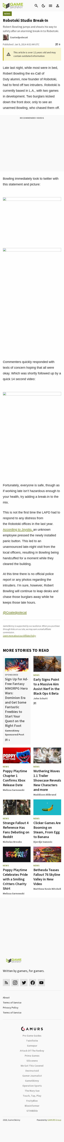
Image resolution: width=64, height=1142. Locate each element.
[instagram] (15, 982)
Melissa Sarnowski (13, 790)
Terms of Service (12, 1002)
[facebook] (32, 982)
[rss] (6, 982)
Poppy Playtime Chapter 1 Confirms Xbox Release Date (15, 778)
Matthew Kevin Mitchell (47, 888)
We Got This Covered (32, 1065)
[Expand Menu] (50, 5)
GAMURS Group (54, 1120)
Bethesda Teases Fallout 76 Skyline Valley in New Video (46, 877)
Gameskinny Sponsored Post (14, 732)
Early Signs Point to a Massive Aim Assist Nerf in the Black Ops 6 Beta (46, 686)
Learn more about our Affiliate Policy (19, 635)
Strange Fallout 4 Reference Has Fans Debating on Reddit (16, 830)
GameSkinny (32, 1080)
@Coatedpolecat (15, 612)
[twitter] (24, 982)
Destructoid (32, 1070)
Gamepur (32, 1045)
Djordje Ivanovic (42, 841)
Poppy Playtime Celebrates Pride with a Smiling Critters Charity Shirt (15, 879)
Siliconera (32, 1060)
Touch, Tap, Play (32, 1095)
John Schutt (40, 698)
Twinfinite (32, 1040)
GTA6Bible (32, 1110)
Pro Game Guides (32, 1035)
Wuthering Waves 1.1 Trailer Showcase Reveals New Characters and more (47, 780)
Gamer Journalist (32, 1075)
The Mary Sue (32, 1090)
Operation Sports (32, 1085)
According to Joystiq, (18, 529)
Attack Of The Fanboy (32, 1050)
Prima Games (32, 1055)
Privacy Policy (10, 1007)
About (6, 997)
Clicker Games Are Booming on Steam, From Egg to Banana (47, 830)
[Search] (36, 5)
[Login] (57, 5)
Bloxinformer (32, 1105)
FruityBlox (32, 1100)
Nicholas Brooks (12, 841)
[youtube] (41, 982)
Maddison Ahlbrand (44, 794)
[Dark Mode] (43, 5)
